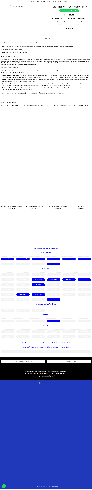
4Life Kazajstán (8, 321)
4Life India (7, 331)
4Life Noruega (7, 299)
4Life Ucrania (84, 321)
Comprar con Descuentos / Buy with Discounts (24, 361)
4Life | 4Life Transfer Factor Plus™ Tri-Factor (11, 206)
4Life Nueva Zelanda (23, 310)
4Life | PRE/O (80, 206)
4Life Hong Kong (69, 336)
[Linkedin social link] (71, 32)
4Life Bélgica (8, 294)
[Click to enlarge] (12, 4)
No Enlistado (46, 351)
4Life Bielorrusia (69, 321)
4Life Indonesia (23, 331)
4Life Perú (84, 258)
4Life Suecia (69, 279)
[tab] (46, 38)
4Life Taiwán (84, 336)
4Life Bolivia (23, 263)
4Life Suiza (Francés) (84, 280)
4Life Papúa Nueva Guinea (7, 310)
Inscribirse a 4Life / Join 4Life (69, 361)
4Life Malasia (84, 331)
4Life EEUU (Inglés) (53, 258)
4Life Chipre (23, 294)
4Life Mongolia (54, 321)
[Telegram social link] (72, 32)
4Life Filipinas (23, 336)
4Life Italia (69, 294)
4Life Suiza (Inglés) (69, 289)
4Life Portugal (23, 299)
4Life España (8, 274)
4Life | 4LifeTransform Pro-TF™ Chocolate (57, 206)
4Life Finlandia (69, 274)
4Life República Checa (54, 275)
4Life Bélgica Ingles (23, 274)
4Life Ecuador (38, 258)
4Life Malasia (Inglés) (8, 337)
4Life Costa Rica (8, 263)
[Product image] (11, 155)
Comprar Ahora (69, 28)
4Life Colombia (69, 258)
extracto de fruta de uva (26, 59)
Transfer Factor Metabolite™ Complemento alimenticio (14, 46)
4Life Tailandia (53, 336)
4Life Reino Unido (84, 289)
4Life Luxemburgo (84, 294)
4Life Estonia (38, 294)
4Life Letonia (8, 279)
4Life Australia (38, 310)
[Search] (1, 1)
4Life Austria (38, 279)
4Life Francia (8, 284)
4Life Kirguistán (23, 321)
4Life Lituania (7, 289)
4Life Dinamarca (69, 284)
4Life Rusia (38, 321)
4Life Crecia (54, 294)
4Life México (8, 258)
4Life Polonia (38, 289)
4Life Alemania (23, 284)
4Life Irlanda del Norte (54, 299)
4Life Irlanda (84, 284)
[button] (4, 486)
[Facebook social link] (66, 32)
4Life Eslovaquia (54, 289)
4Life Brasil (54, 263)
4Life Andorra (38, 284)
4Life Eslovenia (38, 299)
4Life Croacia (54, 284)
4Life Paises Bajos (23, 289)
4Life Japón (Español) (54, 332)
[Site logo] (46, 1)
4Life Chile (38, 263)
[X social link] (67, 32)
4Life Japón (38, 331)
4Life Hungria (84, 274)
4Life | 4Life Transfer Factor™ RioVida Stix (34, 206)
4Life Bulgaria (38, 274)
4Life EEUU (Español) (23, 258)
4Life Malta (23, 279)
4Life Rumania (53, 279)
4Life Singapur (38, 336)
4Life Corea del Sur (69, 331)
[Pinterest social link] (69, 32)
